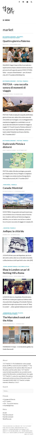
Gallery (15, 312)
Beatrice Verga (8, 276)
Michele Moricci (8, 191)
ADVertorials (13, 266)
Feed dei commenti (8, 417)
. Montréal (7, 184)
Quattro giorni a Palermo (16, 41)
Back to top (28, 434)
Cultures (21, 266)
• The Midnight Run (8, 405)
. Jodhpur (6, 228)
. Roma (5, 266)
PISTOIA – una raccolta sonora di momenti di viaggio (15, 87)
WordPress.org (7, 419)
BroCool (6, 44)
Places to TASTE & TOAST (11, 37)
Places (20, 312)
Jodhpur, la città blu (13, 231)
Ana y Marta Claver (9, 150)
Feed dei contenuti (8, 415)
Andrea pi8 (6, 234)
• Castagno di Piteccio (9, 399)
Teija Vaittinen (8, 94)
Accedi (5, 413)
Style (27, 266)
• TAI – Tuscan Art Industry (10, 403)
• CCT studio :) (7, 401)
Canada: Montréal (12, 187)
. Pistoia (19, 81)
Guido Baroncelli (8, 323)
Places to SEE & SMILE (10, 314)
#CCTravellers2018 (9, 36)
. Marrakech (7, 312)
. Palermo (19, 36)
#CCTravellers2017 (9, 81)
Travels (25, 81)
